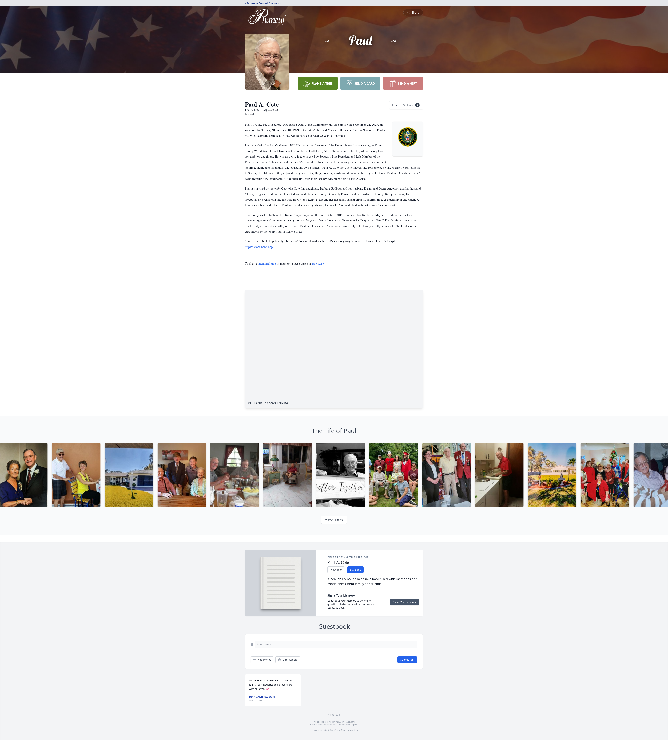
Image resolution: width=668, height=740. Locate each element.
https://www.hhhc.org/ (259, 247)
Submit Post (407, 659)
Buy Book (355, 569)
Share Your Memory (404, 602)
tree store (318, 263)
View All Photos (334, 519)
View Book (336, 569)
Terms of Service (343, 724)
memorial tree (267, 263)
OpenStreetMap (337, 730)
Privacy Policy (324, 724)
